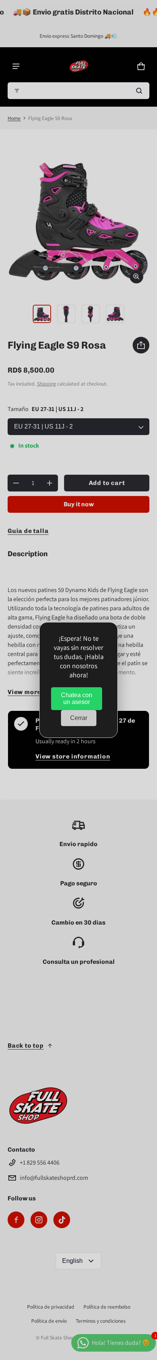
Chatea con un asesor (76, 698)
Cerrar (78, 718)
